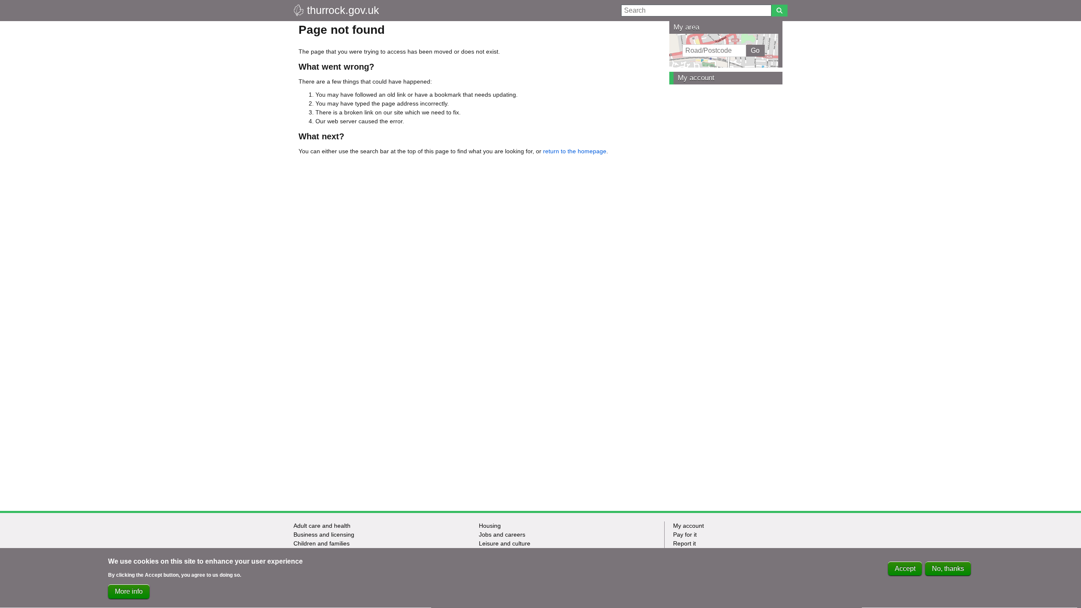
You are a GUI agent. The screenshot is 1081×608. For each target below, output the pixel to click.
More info (129, 591)
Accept (905, 568)
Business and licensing (323, 534)
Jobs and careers (502, 534)
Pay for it (685, 534)
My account (696, 78)
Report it (684, 543)
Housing (490, 525)
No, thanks (948, 568)
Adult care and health (321, 525)
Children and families (321, 543)
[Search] (779, 10)
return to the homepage (574, 151)
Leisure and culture (504, 543)
